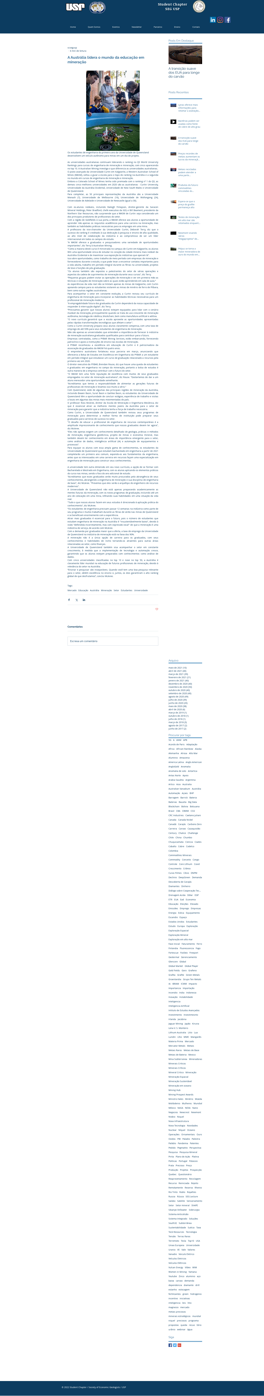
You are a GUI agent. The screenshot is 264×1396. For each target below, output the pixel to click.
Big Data (192, 802)
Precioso (180, 1165)
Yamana (193, 1272)
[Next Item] (197, 54)
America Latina (176, 762)
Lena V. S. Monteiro (178, 1028)
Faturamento (188, 944)
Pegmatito (182, 1147)
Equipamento (193, 913)
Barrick (184, 797)
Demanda (197, 877)
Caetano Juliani (193, 815)
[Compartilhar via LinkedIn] (83, 599)
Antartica (192, 771)
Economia (191, 899)
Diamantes (174, 886)
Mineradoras (195, 1059)
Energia (172, 913)
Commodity (174, 859)
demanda (189, 1280)
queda (184, 1325)
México (172, 1108)
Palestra (196, 1139)
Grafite (180, 975)
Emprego (184, 908)
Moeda (198, 1099)
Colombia (173, 850)
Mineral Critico (176, 1072)
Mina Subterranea (178, 1059)
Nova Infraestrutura (179, 1121)
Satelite (181, 1201)
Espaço (183, 917)
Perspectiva (195, 1147)
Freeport (193, 952)
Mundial (198, 1103)
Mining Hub (175, 1090)
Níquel (181, 1130)
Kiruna (195, 1023)
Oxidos (172, 1139)
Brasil (171, 811)
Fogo (198, 948)
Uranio (172, 1249)
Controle (173, 864)
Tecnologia (191, 1232)
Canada (172, 819)
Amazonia (185, 757)
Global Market (176, 966)
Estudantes (126, 590)
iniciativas (185, 1298)
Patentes (194, 1143)
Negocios (173, 1112)
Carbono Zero (195, 824)
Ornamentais (188, 1134)
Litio (190, 1032)
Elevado (194, 904)
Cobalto (172, 846)
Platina (195, 1156)
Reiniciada (184, 1183)
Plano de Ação (183, 1156)
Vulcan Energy (176, 1267)
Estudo (172, 926)
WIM (194, 1267)
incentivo (173, 1298)
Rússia (180, 1196)
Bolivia (184, 806)
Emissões (173, 908)
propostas (174, 1325)
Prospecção (196, 1170)
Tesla (183, 1240)
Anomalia (186, 766)
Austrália (94, 590)
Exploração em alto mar (181, 939)
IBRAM (175, 983)
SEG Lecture (192, 1196)
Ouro (199, 1134)
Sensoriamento (194, 1201)
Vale (184, 1249)
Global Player (191, 966)
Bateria (193, 797)
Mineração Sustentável (180, 1081)
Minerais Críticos (177, 1068)
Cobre (181, 846)
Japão (187, 1023)
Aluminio (173, 757)
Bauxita (182, 802)
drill (197, 1285)
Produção (173, 1170)
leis (184, 1303)
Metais (190, 1045)
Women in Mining (178, 1272)
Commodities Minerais (180, 855)
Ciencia (189, 842)
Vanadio (173, 1254)
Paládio (172, 1143)
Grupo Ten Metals (192, 979)
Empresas (196, 908)
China (179, 837)
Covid (197, 864)
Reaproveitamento (178, 1178)
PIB (179, 1139)
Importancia (175, 988)
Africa (171, 749)
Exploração (192, 926)
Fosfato (184, 952)
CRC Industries (176, 815)
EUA (176, 899)
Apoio (185, 775)
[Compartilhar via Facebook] (69, 599)
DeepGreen (184, 877)
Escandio (173, 917)
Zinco (181, 1276)
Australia (187, 784)
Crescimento (175, 868)
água (189, 1329)
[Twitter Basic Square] (175, 1345)
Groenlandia (175, 979)
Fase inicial (174, 944)
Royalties (191, 1192)
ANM (178, 740)
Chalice (182, 833)
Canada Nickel (185, 819)
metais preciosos (177, 1311)
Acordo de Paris (177, 744)
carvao (179, 1280)
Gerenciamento (189, 957)
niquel (172, 1320)
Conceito (186, 859)
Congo (196, 859)
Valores (191, 1249)
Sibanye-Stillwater (178, 1209)
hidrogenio (196, 1294)
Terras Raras (184, 1236)
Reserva (189, 1187)
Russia (172, 1196)
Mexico (192, 1054)
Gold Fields (174, 970)
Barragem (174, 797)
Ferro (199, 944)
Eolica (181, 913)
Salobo (172, 1201)
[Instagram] (220, 20)
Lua (196, 1032)
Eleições (184, 904)
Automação (174, 793)
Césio (186, 873)
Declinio (173, 877)
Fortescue (173, 952)
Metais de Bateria (178, 1054)
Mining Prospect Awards (181, 1094)
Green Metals (193, 975)
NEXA (188, 1108)
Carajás (182, 824)
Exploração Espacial (179, 930)
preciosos (182, 1320)
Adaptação (191, 744)
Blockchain (174, 806)
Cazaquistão (194, 828)
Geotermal (174, 957)
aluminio (190, 1276)
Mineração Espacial (178, 1077)
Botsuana (195, 806)
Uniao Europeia (176, 1245)
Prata (171, 1165)
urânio (172, 1329)
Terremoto (174, 1240)
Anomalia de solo (177, 771)
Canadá (172, 824)
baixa (171, 1280)
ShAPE (194, 1205)
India (181, 992)
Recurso (173, 1183)
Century (173, 833)
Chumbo (187, 837)
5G (170, 740)
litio (189, 1303)
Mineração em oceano (180, 1085)
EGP (197, 895)
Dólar (190, 895)
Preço (189, 1165)
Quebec (172, 1174)
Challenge (193, 833)
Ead (182, 899)
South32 (173, 1223)
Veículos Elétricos (177, 1263)
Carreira (173, 828)
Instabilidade (186, 997)
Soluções (193, 1218)
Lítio (180, 1037)
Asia (178, 784)
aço (198, 1276)
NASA (180, 1108)
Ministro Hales (176, 1099)
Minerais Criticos (177, 1063)
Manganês (196, 1037)
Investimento (175, 1014)
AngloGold (174, 766)
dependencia (175, 1285)
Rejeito (194, 1183)
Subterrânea (185, 1223)
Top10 (191, 1240)
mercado (184, 1307)
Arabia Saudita (176, 780)
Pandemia (183, 1143)
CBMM (185, 811)
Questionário (185, 1174)
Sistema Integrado (178, 1218)
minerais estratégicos (180, 1316)
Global (183, 961)
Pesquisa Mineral (188, 1152)
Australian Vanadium (179, 788)
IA (169, 983)
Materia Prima (176, 1041)
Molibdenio (174, 1103)
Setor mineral (183, 1205)
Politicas (173, 1161)
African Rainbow (184, 749)
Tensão (172, 1236)
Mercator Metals (177, 1045)
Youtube (173, 1276)
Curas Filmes (175, 873)
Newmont (196, 1112)
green (186, 1294)
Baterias (173, 802)
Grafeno (192, 970)
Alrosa (184, 753)
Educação (83, 590)
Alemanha (174, 753)
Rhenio (198, 1187)
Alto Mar (193, 753)
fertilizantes (175, 1294)
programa (194, 1320)
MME (186, 1037)
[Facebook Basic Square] (170, 1345)
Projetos (184, 1170)
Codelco (190, 846)
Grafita (172, 975)
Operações (174, 1134)
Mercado (72, 590)
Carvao (182, 828)
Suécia (191, 1227)
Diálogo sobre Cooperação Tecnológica (185, 890)
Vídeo (188, 1267)
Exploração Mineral (178, 935)
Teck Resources (176, 1232)
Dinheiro (185, 886)
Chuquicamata (176, 842)
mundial (196, 1316)
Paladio (186, 1139)
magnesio (173, 1307)
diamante (189, 1285)
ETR (170, 899)
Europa (181, 926)
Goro (184, 970)
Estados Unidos (176, 921)
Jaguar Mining (176, 1023)
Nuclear (173, 1130)
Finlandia (173, 948)
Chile (171, 837)
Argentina (190, 780)
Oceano (191, 1130)
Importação (188, 988)
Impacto (193, 983)
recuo (192, 1325)
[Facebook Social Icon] (228, 20)
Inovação (173, 997)
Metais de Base (191, 1050)
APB (185, 740)
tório (199, 1325)
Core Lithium (185, 864)
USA (198, 1240)
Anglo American (194, 762)
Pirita (171, 1156)
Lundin (172, 1037)
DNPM (194, 873)
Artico (171, 784)
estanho (173, 1289)
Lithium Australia (177, 1032)
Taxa (198, 1227)
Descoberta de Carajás (180, 881)
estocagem (184, 1289)
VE (178, 1249)
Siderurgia (194, 1209)
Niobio (172, 1116)
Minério (189, 1099)
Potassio (193, 1161)
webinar (181, 1329)
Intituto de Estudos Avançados (184, 1010)
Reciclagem (195, 1178)
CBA (178, 811)
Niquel (180, 1116)
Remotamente (176, 1187)
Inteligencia (174, 1001)
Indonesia (191, 992)
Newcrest (184, 1112)
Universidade (141, 590)
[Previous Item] (173, 54)
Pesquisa (173, 1152)
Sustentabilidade (177, 1227)
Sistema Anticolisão (178, 1214)
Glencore (173, 961)
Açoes (185, 793)
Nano (195, 1108)
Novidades (192, 1125)
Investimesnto (191, 1014)
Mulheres (187, 1103)
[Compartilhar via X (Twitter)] (76, 599)
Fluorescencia (187, 948)
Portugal (183, 1161)
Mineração (106, 590)
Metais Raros (175, 1050)
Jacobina (182, 1019)
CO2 (193, 811)
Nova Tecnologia (177, 1125)
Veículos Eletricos (177, 1258)
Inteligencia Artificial (179, 1006)
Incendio (173, 992)
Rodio (182, 1192)
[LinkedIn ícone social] (213, 20)
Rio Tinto (173, 1192)
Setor (116, 590)
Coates (198, 842)
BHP (192, 793)
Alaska (198, 749)
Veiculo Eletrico (186, 1254)
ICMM (184, 983)
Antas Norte (175, 775)
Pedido (172, 1147)
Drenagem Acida (177, 895)
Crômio (187, 868)
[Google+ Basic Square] (179, 1345)
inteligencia (174, 1303)
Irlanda (172, 1019)
